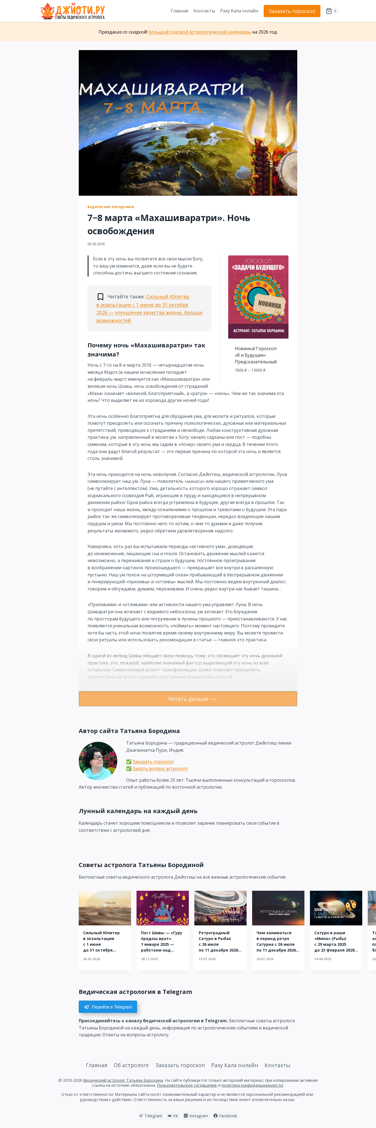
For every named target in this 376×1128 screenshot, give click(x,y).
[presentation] (105, 908)
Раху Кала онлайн (239, 11)
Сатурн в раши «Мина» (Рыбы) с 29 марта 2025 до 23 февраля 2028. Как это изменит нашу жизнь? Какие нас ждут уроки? (335, 950)
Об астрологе (131, 1065)
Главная (179, 11)
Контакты (204, 11)
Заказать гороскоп (292, 11)
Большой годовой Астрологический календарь (199, 32)
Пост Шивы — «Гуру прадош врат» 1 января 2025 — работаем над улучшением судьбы (162, 944)
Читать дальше (188, 698)
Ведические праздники (111, 207)
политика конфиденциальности (252, 1085)
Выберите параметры (258, 382)
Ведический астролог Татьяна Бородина (123, 1080)
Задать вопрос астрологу (160, 768)
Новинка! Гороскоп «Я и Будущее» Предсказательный (256, 355)
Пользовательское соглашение (187, 1085)
